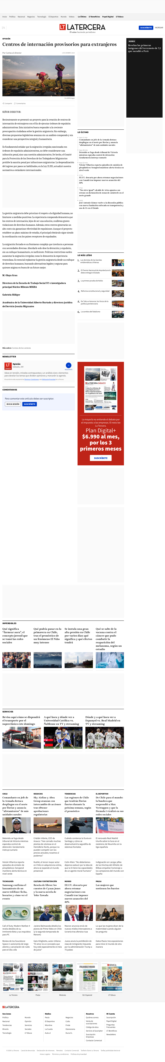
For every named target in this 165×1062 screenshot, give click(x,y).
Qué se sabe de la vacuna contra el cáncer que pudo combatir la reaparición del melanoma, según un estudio (109, 639)
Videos (71, 16)
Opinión (6, 38)
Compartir (8, 103)
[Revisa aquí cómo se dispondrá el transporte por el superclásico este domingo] (21, 738)
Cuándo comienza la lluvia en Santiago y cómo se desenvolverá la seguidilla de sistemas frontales (78, 842)
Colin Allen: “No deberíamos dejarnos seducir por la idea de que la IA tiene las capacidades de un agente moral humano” (78, 866)
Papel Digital (108, 16)
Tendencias (70, 794)
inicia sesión (13, 404)
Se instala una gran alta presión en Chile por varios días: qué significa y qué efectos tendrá (78, 636)
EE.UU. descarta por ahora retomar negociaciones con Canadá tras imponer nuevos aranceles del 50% (101, 180)
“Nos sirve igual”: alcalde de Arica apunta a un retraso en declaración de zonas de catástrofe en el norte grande (101, 193)
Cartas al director (14, 52)
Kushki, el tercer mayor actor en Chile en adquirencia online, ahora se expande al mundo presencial (48, 866)
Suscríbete (30, 404)
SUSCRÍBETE (101, 458)
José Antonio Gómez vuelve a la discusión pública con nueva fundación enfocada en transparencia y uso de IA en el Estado (101, 205)
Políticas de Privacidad (48, 379)
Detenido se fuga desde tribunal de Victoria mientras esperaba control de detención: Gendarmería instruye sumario (98, 155)
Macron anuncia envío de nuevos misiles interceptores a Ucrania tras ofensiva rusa (78, 928)
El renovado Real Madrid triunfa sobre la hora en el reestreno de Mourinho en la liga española (109, 842)
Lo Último (82, 16)
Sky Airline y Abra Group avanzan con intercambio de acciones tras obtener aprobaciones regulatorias (47, 806)
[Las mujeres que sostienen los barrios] (110, 913)
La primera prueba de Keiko (92, 281)
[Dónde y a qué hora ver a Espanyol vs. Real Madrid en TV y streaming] (104, 738)
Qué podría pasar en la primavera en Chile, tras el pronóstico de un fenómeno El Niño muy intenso (47, 636)
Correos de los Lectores (21, 348)
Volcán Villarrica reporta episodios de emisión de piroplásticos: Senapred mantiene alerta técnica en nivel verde (101, 167)
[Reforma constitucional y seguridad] (118, 293)
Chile (4, 794)
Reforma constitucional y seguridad (95, 291)
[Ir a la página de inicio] (82, 27)
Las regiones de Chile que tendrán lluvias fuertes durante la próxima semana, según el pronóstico (78, 805)
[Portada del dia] (100, 411)
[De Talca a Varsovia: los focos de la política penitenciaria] (118, 304)
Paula (98, 881)
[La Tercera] (13, 991)
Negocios (31, 16)
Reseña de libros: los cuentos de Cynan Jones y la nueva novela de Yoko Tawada (47, 890)
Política (12, 16)
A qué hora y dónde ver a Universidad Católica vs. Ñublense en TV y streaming (61, 720)
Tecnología (41, 16)
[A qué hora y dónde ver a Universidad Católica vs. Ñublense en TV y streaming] (63, 738)
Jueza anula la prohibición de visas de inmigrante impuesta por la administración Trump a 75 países (78, 945)
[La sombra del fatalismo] (118, 314)
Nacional (21, 16)
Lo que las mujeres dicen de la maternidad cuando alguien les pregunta (109, 928)
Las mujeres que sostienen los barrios (107, 887)
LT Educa (119, 16)
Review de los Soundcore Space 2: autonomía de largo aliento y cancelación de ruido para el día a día (16, 945)
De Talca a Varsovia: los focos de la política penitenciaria (94, 302)
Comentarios (21, 103)
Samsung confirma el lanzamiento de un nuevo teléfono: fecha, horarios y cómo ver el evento (14, 892)
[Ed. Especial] (87, 991)
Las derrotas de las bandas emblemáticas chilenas (91, 261)
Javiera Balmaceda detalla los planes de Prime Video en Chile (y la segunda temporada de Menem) (48, 930)
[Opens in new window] (62, 991)
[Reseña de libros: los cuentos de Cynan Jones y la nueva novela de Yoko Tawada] (48, 913)
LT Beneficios (94, 16)
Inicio (4, 16)
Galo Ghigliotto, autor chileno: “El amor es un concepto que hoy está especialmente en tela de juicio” (48, 945)
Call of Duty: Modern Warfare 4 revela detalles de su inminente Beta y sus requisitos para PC (16, 930)
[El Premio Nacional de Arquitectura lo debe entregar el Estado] (118, 273)
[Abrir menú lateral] (4, 28)
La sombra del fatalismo (90, 311)
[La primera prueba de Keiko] (118, 283)
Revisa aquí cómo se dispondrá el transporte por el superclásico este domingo (21, 720)
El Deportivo (53, 16)
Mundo (64, 16)
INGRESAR (159, 28)
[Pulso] (38, 991)
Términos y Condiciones (31, 379)
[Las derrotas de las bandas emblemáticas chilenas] (118, 262)
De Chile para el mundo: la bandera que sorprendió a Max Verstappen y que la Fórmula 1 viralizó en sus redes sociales (110, 806)
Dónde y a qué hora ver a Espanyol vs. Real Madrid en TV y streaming (102, 720)
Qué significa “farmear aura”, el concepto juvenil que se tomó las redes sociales (15, 636)
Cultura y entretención (45, 881)
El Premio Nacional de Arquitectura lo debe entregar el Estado (96, 271)
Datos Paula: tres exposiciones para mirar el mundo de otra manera (109, 944)
